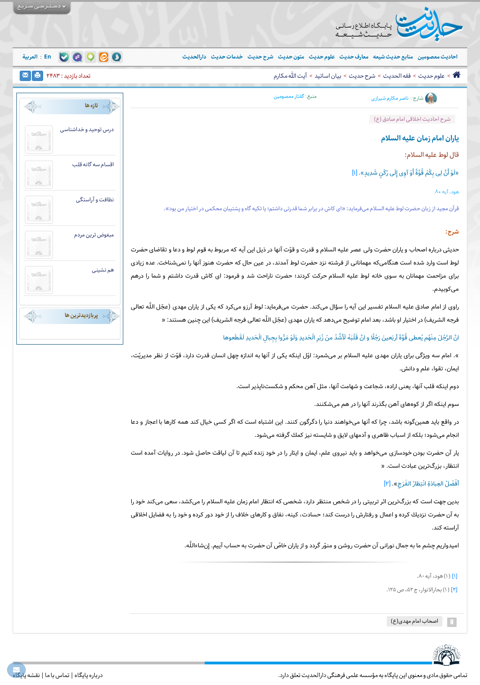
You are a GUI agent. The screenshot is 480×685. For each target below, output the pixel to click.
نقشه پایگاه (26, 675)
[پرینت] (37, 76)
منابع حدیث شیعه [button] (393, 56)
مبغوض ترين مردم (94, 234)
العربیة (30, 56)
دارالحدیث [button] (194, 56)
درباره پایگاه (89, 675)
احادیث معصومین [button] (438, 56)
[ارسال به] (25, 76)
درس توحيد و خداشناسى (87, 129)
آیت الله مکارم (290, 76)
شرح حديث (362, 76)
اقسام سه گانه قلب (93, 164)
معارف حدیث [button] (353, 56)
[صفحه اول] (456, 76)
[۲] (387, 484)
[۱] (354, 173)
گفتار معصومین (289, 96)
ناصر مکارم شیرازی (389, 98)
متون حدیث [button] (291, 56)
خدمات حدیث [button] (227, 56)
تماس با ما (57, 675)
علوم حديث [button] (322, 56)
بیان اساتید (328, 76)
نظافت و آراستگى (95, 199)
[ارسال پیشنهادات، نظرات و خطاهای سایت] (16, 670)
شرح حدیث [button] (260, 56)
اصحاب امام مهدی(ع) (414, 621)
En (47, 56)
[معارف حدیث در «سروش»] (116, 56)
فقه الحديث (397, 76)
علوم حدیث (431, 76)
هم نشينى (103, 269)
